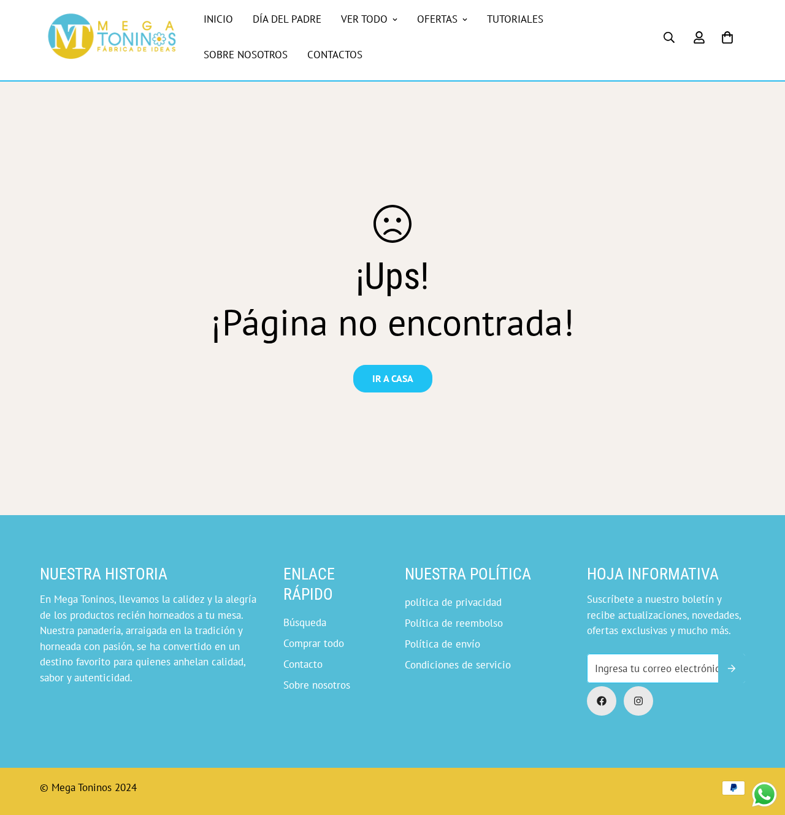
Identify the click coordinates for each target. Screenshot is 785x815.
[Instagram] (638, 701)
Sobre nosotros (316, 685)
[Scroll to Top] (406, 748)
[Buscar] (669, 37)
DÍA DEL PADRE (287, 19)
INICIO (218, 19)
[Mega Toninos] (112, 37)
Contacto (303, 664)
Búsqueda (304, 622)
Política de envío (442, 644)
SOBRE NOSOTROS (246, 54)
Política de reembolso (454, 623)
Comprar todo (313, 643)
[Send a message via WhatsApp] (764, 794)
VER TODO (364, 19)
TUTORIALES (515, 19)
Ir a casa (392, 378)
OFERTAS (437, 19)
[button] (727, 37)
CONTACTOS (334, 54)
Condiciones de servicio (458, 665)
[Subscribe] (731, 668)
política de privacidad (453, 602)
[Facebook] (601, 701)
